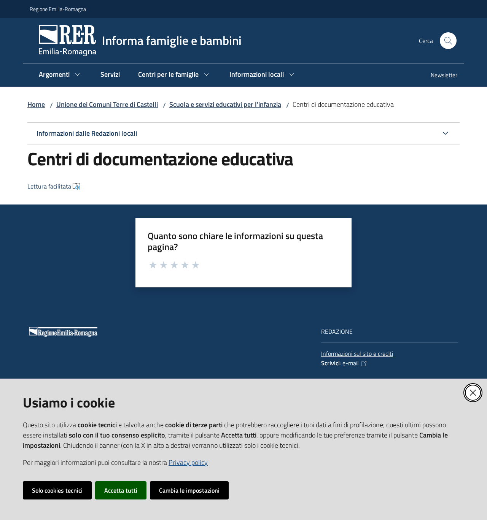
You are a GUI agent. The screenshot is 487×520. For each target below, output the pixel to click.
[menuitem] (439, 76)
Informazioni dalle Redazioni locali (87, 133)
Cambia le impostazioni (189, 490)
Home (36, 104)
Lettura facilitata (49, 186)
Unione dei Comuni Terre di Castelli (107, 104)
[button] (448, 41)
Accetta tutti (120, 490)
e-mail (350, 363)
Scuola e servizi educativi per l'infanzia (225, 104)
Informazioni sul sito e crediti (357, 353)
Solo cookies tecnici (57, 490)
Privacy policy (188, 462)
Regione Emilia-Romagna (58, 9)
